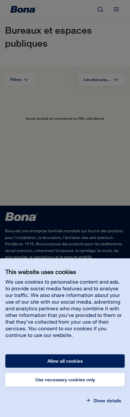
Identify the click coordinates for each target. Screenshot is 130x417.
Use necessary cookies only (65, 380)
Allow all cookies (65, 361)
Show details (106, 401)
